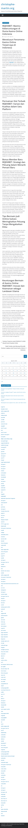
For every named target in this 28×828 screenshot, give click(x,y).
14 (17, 370)
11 (6, 370)
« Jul (2, 381)
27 (13, 375)
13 (13, 370)
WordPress (9, 825)
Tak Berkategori (6, 22)
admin (12, 36)
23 (24, 373)
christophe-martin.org (14, 824)
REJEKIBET (11, 62)
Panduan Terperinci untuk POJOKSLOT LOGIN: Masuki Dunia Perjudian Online (14, 342)
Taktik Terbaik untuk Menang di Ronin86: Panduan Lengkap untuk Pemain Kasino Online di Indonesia (13, 348)
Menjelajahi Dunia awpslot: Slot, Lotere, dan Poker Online (13, 402)
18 (6, 373)
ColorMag (3, 825)
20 (13, 373)
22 (20, 373)
